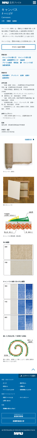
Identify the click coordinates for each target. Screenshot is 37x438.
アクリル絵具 (7, 62)
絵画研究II (5, 78)
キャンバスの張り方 (9, 57)
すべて (5, 383)
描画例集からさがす (25, 389)
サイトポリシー (24, 397)
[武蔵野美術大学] (18, 421)
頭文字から (23, 383)
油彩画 (14, 21)
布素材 (9, 21)
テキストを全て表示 (18, 47)
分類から (22, 386)
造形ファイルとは (8, 397)
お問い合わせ (6, 400)
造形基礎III (6, 75)
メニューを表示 (34, 3)
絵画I (22, 75)
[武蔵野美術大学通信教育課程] (18, 415)
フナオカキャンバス (9, 118)
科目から (5, 386)
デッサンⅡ (15, 75)
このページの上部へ (33, 369)
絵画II (27, 75)
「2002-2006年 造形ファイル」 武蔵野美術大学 (17, 116)
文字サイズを (29, 376)
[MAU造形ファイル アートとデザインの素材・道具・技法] (18, 2)
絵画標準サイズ (12, 60)
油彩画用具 (6, 65)
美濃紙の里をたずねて (9, 408)
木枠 (4, 60)
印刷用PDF (28, 139)
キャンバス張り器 (24, 57)
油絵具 (22, 60)
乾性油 (16, 62)
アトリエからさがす (8, 389)
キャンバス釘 (28, 62)
